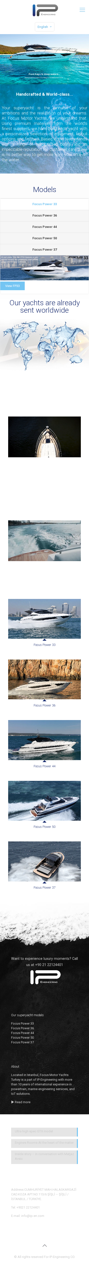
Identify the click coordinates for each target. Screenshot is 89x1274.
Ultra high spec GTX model (34, 1131)
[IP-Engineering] (44, 9)
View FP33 (12, 286)
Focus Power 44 (44, 227)
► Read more (20, 1102)
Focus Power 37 (44, 249)
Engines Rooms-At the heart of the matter (44, 1142)
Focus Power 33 (44, 204)
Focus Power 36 (44, 215)
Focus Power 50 (44, 238)
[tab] (44, 204)
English (43, 27)
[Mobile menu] (82, 10)
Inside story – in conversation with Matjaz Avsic (44, 1156)
